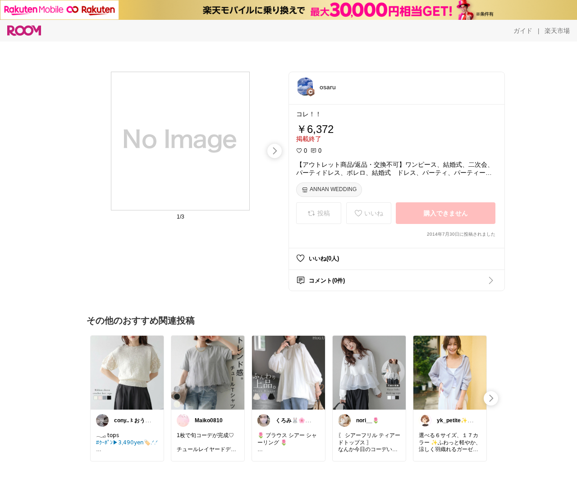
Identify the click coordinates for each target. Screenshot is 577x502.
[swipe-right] (274, 151)
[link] (127, 372)
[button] (305, 87)
